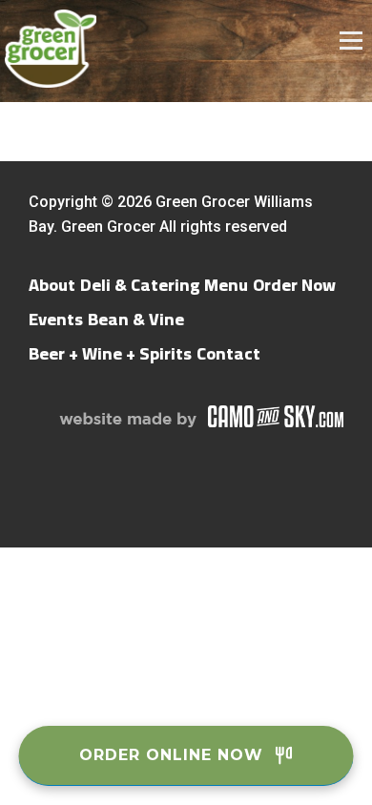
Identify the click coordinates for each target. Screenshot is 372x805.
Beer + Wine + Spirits (110, 353)
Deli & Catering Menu (164, 284)
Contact (228, 353)
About (52, 284)
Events (56, 319)
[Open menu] (356, 40)
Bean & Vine (136, 319)
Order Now (294, 284)
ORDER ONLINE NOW (171, 755)
